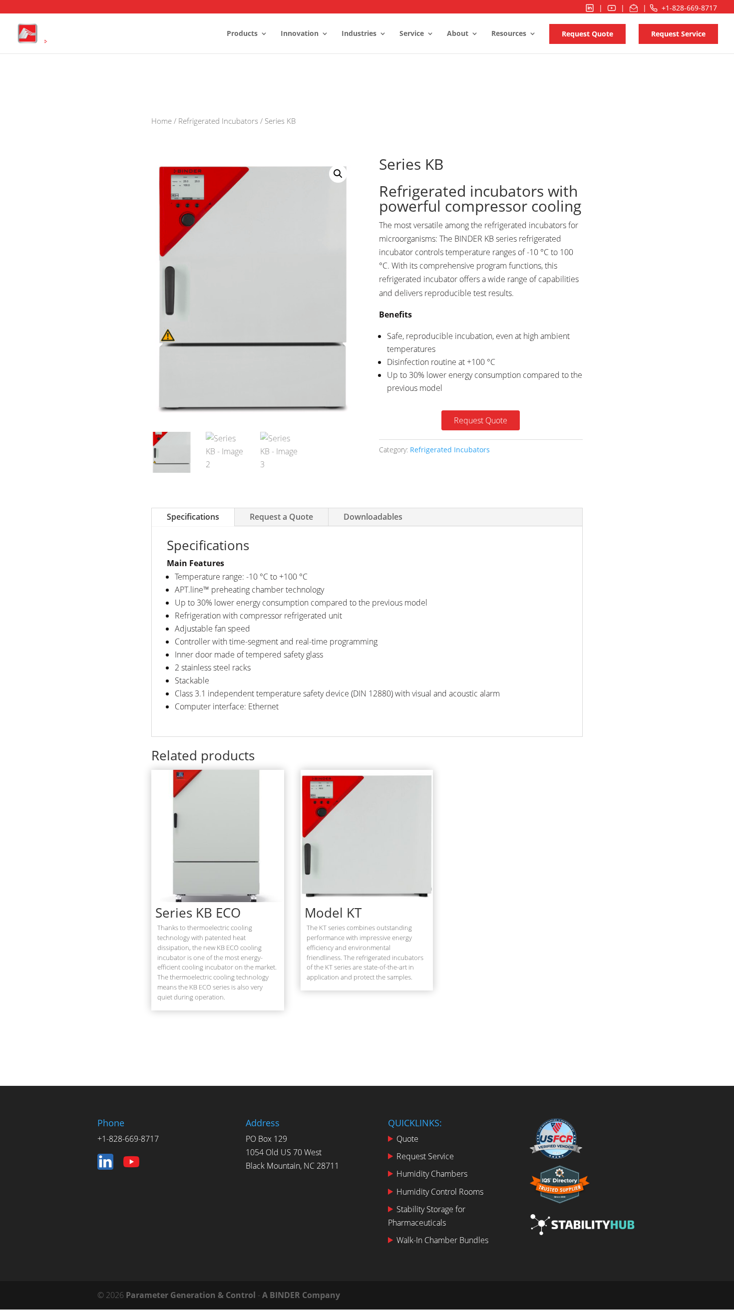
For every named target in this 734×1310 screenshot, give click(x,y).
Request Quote (587, 33)
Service (411, 34)
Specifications (193, 516)
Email (634, 7)
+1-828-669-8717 (689, 7)
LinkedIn (590, 7)
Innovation (300, 34)
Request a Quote (281, 516)
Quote (407, 1138)
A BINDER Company (301, 1295)
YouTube (612, 7)
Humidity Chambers (431, 1173)
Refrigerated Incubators (218, 121)
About (457, 34)
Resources (508, 34)
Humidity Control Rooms (439, 1191)
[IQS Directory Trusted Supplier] (560, 1186)
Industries (359, 34)
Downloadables (373, 516)
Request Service (678, 33)
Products (242, 34)
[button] (338, 174)
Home (161, 121)
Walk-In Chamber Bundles (442, 1240)
